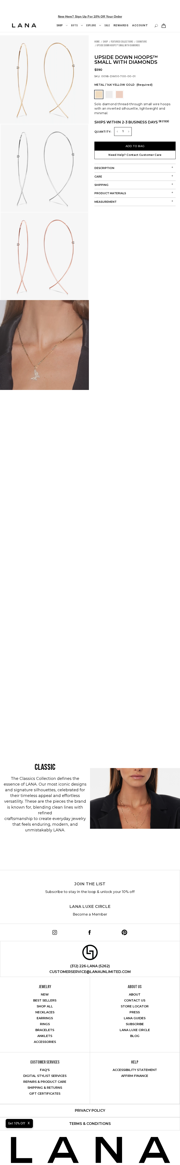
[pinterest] (123, 931)
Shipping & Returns (44, 1088)
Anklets (44, 1036)
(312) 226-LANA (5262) (90, 966)
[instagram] (54, 931)
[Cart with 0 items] (163, 26)
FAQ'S (45, 1070)
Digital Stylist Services (45, 1076)
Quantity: (102, 131)
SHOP (60, 25)
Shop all (45, 1006)
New (45, 994)
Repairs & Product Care (44, 1082)
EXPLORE (91, 25)
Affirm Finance (134, 1076)
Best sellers (44, 1000)
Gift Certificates (44, 1094)
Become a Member (90, 914)
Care (98, 176)
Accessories (45, 1042)
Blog (134, 1036)
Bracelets (44, 1030)
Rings (45, 1024)
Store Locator (135, 1006)
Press (135, 1012)
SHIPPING (101, 185)
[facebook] (88, 931)
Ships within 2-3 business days (131, 122)
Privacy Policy (90, 1110)
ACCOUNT (140, 25)
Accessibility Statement (135, 1070)
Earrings (45, 1018)
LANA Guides (135, 1018)
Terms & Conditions (90, 1124)
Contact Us (134, 1000)
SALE (107, 25)
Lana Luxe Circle (89, 906)
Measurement (105, 201)
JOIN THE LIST (89, 884)
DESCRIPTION (104, 168)
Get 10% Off (16, 1123)
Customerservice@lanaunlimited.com (90, 972)
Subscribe (135, 1024)
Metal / (123, 84)
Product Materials (110, 193)
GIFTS (75, 25)
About (134, 994)
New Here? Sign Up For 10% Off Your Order (90, 16)
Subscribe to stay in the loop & (90, 892)
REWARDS (121, 25)
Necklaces (44, 1012)
